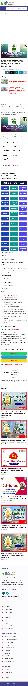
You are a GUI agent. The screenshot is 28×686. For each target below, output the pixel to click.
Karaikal (23, 203)
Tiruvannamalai (5, 244)
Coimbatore (5, 193)
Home (2, 13)
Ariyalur (5, 188)
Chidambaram (23, 188)
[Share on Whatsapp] (16, 72)
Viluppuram (14, 249)
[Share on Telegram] (21, 72)
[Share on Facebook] (7, 72)
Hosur (22, 198)
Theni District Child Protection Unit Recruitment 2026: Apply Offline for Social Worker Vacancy (13, 555)
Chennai (14, 188)
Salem (5, 228)
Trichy (14, 244)
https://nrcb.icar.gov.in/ (10, 297)
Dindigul (5, 198)
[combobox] (16, 8)
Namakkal (5, 218)
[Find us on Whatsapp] (3, 593)
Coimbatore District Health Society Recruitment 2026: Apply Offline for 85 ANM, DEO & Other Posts (14, 498)
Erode (14, 198)
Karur (5, 208)
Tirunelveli (5, 239)
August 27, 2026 (13, 84)
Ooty (23, 218)
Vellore (5, 249)
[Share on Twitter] (11, 72)
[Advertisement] (14, 29)
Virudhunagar (23, 249)
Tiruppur (23, 239)
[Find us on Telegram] (7, 593)
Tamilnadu (4, 408)
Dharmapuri (23, 193)
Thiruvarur (22, 234)
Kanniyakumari (14, 203)
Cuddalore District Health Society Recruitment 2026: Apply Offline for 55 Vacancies (12, 470)
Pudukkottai (14, 223)
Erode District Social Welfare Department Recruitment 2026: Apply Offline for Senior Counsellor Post (17, 89)
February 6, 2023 (4, 69)
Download (16, 329)
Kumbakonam (23, 208)
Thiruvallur (14, 234)
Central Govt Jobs (6, 550)
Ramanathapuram (23, 223)
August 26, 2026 (4, 502)
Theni (5, 234)
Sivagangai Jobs (6, 522)
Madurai (5, 213)
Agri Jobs (6, 13)
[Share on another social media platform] (25, 72)
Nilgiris (14, 218)
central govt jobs (9, 364)
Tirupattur (14, 239)
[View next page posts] (15, 98)
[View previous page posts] (13, 98)
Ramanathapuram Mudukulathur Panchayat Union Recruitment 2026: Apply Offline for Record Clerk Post (17, 81)
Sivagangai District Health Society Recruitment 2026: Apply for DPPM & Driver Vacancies (13, 527)
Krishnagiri (14, 208)
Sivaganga (14, 228)
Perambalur (5, 223)
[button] (3, 8)
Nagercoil (22, 213)
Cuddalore (14, 193)
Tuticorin (23, 244)
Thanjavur (22, 228)
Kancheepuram (5, 203)
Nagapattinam (14, 213)
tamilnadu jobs (18, 364)
